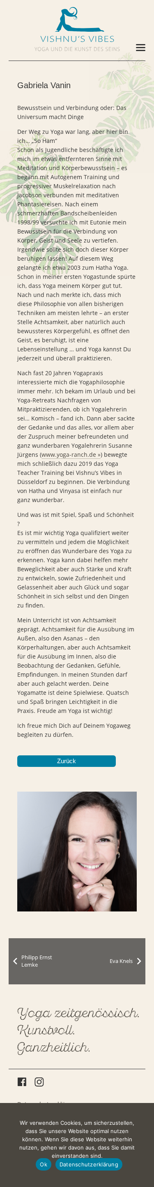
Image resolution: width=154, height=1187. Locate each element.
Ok (43, 1164)
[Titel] (77, 19)
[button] (140, 48)
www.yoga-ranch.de (68, 454)
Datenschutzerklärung (89, 1164)
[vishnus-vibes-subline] (77, 49)
